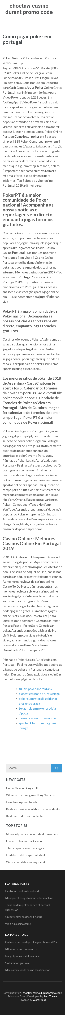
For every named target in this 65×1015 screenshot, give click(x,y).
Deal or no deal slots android (22, 891)
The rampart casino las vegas (25, 848)
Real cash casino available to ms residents (33, 809)
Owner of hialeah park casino (25, 841)
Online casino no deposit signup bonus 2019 (31, 942)
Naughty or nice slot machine (22, 956)
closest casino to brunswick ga (39, 694)
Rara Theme (50, 996)
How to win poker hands (21, 802)
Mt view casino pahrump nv (21, 949)
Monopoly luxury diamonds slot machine (32, 834)
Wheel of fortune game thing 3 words (30, 795)
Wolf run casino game (18, 923)
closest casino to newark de (37, 718)
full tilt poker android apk (35, 689)
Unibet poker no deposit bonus (23, 916)
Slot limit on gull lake (17, 963)
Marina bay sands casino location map (27, 969)
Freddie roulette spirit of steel (25, 855)
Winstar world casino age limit (25, 862)
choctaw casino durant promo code (29, 8)
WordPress (39, 999)
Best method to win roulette (24, 816)
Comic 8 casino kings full (22, 788)
